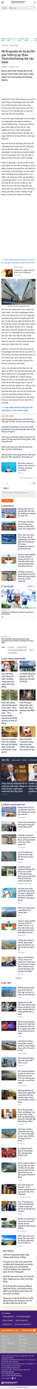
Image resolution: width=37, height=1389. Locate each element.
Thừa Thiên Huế (21, 647)
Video (24, 760)
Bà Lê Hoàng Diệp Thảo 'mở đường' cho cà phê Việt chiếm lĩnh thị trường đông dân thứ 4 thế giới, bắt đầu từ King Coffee (27, 1115)
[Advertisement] (18, 24)
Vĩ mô (29, 794)
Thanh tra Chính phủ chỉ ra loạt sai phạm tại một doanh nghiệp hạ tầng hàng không (27, 1223)
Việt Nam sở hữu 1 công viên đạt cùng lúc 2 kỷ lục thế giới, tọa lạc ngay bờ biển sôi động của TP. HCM (26, 1135)
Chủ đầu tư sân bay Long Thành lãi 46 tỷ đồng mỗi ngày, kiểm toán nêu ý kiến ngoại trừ (26, 576)
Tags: (3, 647)
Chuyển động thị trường (24, 883)
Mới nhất (22, 1336)
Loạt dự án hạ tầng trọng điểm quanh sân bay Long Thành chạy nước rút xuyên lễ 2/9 (26, 1045)
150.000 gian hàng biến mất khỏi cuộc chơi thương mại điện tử (27, 707)
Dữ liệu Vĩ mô (7, 1324)
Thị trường (4, 794)
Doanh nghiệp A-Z (23, 1053)
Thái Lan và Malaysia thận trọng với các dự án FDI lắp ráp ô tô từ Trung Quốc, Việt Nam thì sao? (18, 439)
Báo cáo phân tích (21, 1320)
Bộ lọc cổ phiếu (8, 1320)
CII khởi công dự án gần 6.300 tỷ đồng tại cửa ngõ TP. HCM (27, 678)
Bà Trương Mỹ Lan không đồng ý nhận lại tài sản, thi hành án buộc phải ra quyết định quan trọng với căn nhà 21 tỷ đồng (17, 1290)
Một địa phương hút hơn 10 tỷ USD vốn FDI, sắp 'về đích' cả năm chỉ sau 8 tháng (18, 420)
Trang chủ (4, 45)
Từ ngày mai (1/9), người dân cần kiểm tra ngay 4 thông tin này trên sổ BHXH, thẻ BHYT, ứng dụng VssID (26, 894)
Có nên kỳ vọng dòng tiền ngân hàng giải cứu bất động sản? (26, 824)
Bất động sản (21, 952)
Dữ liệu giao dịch (8, 1316)
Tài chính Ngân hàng (8, 1343)
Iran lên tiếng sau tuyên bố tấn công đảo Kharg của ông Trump (25, 855)
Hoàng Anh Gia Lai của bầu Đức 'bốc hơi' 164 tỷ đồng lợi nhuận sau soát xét (27, 512)
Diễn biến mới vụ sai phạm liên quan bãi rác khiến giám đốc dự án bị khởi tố (26, 1239)
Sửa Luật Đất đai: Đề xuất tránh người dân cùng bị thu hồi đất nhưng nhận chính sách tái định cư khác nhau (26, 1096)
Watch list (13, 8)
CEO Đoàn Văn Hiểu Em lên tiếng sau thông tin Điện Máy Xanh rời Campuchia (26, 525)
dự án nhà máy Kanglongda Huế (17, 650)
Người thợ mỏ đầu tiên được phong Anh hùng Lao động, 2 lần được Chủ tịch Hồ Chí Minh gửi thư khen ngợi (26, 1008)
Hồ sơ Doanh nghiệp (23, 1316)
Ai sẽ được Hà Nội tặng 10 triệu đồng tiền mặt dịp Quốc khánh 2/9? (25, 1151)
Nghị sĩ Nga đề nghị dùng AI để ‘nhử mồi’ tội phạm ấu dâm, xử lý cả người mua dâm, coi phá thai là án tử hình (26, 1027)
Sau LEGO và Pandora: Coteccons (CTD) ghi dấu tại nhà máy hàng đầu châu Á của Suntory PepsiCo (18, 429)
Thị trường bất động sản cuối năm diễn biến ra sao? (26, 1060)
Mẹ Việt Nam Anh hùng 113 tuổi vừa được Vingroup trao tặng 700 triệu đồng (7, 680)
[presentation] (2, 776)
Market (4, 8)
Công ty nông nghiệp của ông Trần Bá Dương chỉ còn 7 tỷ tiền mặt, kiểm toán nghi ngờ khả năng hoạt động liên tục (26, 560)
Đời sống (20, 974)
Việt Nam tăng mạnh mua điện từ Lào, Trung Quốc (26, 910)
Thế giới (20, 862)
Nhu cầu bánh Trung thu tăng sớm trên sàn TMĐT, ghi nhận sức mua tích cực (27, 744)
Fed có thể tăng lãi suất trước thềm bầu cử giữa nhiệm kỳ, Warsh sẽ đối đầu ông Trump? (26, 1206)
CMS (19, 1387)
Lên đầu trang (27, 1330)
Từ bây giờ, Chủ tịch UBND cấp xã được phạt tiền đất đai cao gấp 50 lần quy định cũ (26, 944)
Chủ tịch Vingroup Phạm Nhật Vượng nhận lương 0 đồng (16, 1256)
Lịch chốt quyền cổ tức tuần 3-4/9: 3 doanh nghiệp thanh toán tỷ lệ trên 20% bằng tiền (26, 1189)
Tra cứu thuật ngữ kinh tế (23, 1324)
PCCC (31, 650)
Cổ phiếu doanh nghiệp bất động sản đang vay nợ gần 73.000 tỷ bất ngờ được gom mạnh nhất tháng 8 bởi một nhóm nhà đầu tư (26, 874)
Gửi (7, 500)
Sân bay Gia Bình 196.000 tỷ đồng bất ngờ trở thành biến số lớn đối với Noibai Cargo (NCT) (9, 745)
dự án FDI (11, 647)
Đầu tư (19, 915)
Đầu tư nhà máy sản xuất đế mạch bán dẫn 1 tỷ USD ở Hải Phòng (16, 448)
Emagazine (15, 760)
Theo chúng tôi (7, 1330)
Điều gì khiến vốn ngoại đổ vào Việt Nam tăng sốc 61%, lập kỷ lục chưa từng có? (18, 456)
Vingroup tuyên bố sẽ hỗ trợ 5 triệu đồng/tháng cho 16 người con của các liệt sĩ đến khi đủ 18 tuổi (18, 1300)
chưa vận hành (13, 653)
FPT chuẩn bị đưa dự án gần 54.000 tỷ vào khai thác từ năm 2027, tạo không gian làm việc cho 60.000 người (26, 1077)
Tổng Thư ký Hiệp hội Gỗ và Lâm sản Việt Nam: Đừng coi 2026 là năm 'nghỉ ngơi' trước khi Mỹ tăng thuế (14, 787)
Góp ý (5, 488)
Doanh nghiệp (14, 45)
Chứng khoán (5, 1339)
